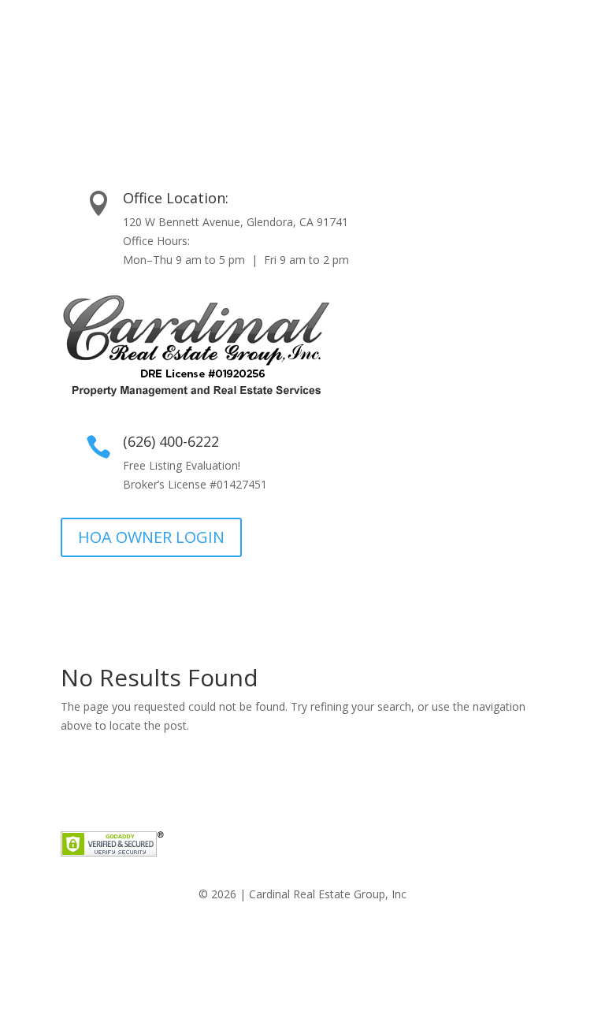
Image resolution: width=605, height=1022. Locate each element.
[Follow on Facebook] (286, 940)
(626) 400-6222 (171, 441)
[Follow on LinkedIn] (318, 940)
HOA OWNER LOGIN (151, 537)
